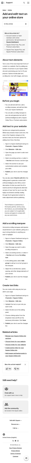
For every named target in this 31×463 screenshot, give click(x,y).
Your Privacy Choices (15, 448)
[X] (13, 440)
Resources (15, 424)
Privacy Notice (15, 451)
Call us (15, 428)
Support (9, 3)
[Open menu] (28, 3)
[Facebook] (15, 440)
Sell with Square (15, 420)
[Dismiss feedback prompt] (25, 364)
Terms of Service (15, 453)
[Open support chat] (26, 458)
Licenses (15, 456)
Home (4, 10)
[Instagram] (18, 440)
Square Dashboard (12, 42)
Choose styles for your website (15, 345)
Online (10, 10)
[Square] (2, 3)
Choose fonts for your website (15, 341)
